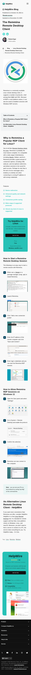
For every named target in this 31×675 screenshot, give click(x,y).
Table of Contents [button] (8, 115)
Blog (8, 48)
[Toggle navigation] (28, 3)
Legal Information (19, 665)
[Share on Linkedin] (7, 34)
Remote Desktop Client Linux (13, 50)
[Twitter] (2, 653)
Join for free (15, 235)
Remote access (7, 15)
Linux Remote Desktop (19, 48)
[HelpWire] (7, 5)
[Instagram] (22, 653)
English (6, 658)
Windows (18, 539)
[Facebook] (12, 653)
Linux (7, 539)
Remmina (12, 539)
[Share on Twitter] (3, 34)
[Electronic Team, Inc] (27, 653)
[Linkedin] (17, 653)
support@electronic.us (20, 669)
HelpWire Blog (11, 9)
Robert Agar (12, 39)
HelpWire (3, 48)
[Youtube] (7, 653)
